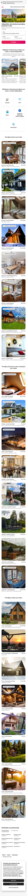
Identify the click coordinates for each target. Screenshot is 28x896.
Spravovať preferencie (13, 887)
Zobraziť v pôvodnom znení (8, 3)
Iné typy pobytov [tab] (5, 830)
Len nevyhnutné (13, 884)
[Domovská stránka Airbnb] (3, 7)
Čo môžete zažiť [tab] (14, 830)
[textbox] (7, 38)
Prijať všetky (13, 880)
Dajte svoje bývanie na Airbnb (17, 7)
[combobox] (13, 33)
